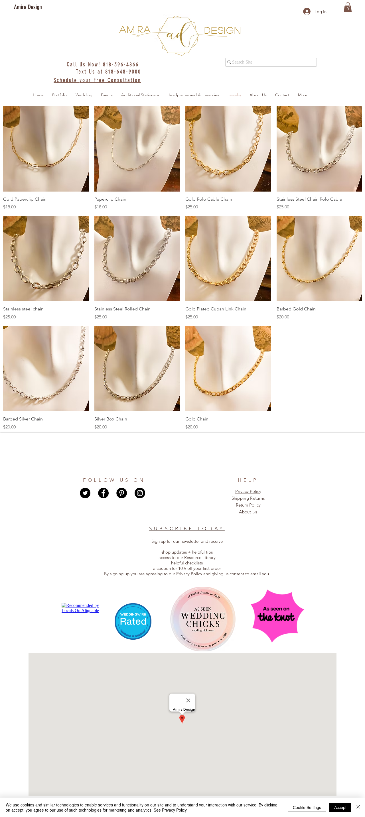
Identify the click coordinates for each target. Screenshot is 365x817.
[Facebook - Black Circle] (103, 493)
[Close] (358, 807)
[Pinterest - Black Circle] (121, 493)
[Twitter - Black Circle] (85, 493)
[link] (348, 7)
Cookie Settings (307, 807)
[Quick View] (46, 149)
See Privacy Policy (170, 810)
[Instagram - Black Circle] (140, 493)
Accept (340, 807)
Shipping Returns (248, 498)
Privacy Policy (248, 491)
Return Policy (248, 505)
